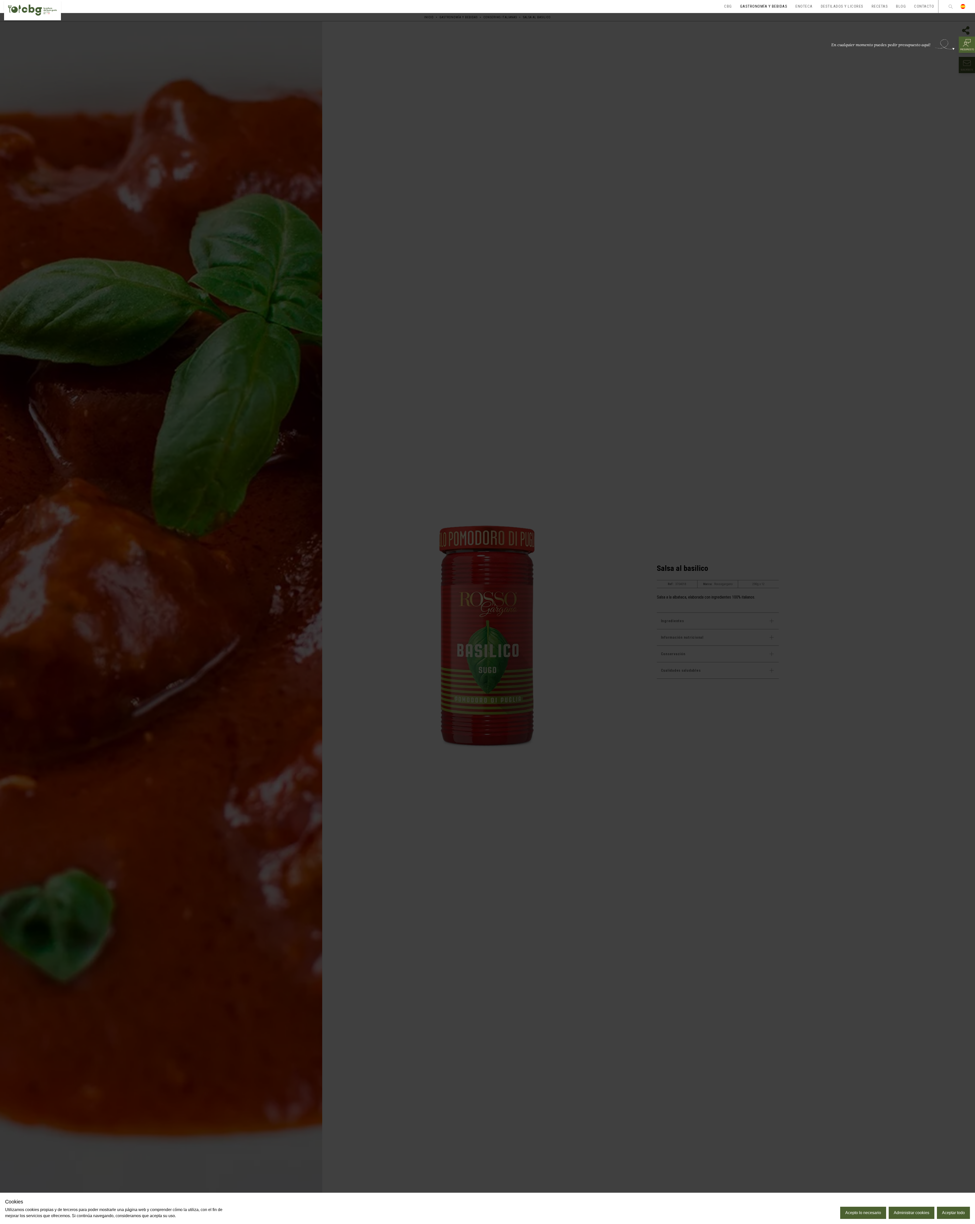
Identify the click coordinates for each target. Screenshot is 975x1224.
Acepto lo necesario (863, 1213)
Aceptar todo (953, 1213)
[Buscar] (951, 6)
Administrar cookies (911, 1213)
